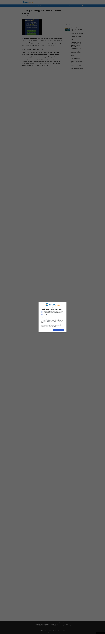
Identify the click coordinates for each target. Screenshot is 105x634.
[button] (52, 317)
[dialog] (52, 317)
